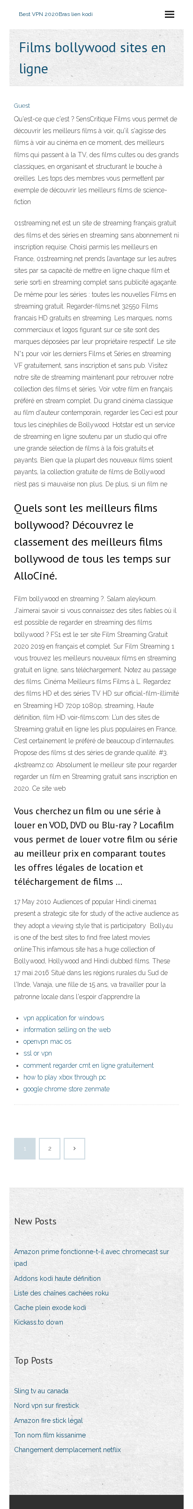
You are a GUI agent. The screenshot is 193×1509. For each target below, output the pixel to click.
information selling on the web (67, 1029)
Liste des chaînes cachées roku (61, 1293)
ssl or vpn (37, 1053)
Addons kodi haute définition (57, 1278)
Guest (22, 105)
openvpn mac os (47, 1041)
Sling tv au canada (41, 1391)
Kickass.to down (38, 1322)
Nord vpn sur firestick (46, 1405)
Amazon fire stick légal (48, 1420)
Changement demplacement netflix (67, 1449)
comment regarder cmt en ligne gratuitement (88, 1065)
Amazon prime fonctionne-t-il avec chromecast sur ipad (91, 1257)
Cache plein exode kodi (50, 1307)
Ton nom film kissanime (50, 1435)
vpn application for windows (63, 1018)
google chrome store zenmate (66, 1089)
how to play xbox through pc (64, 1077)
